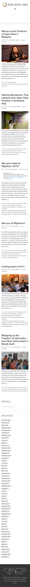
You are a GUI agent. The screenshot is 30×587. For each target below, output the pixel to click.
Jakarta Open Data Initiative (10, 313)
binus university (20, 321)
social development (22, 391)
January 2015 (5, 552)
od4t (20, 324)
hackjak (3, 324)
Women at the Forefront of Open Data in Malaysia (14, 33)
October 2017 (5, 483)
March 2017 (5, 501)
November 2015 (6, 536)
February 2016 (6, 531)
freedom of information (16, 84)
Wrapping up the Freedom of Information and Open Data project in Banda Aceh (15, 340)
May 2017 (4, 496)
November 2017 (6, 481)
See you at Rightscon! (13, 223)
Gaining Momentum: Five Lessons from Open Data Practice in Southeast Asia (15, 99)
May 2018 (4, 466)
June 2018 (5, 463)
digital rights (21, 210)
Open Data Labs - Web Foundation (15, 4)
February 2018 (6, 473)
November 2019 (6, 430)
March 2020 (5, 425)
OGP (22, 152)
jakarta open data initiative (12, 324)
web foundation (23, 214)
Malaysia (25, 84)
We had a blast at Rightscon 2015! (11, 164)
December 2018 (6, 448)
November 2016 (6, 509)
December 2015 (6, 534)
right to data (10, 257)
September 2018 (6, 455)
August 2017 (5, 488)
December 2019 (6, 428)
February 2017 (6, 504)
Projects (6, 150)
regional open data (9, 154)
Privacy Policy (19, 573)
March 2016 (5, 529)
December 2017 (6, 478)
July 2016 (4, 519)
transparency (15, 214)
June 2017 (5, 493)
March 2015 (5, 547)
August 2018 (5, 458)
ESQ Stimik (10, 322)
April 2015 (4, 544)
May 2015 (4, 542)
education (17, 389)
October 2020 (5, 422)
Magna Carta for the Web (20, 212)
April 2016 (4, 526)
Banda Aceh (11, 389)
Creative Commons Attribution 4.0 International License (15, 581)
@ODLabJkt (13, 570)
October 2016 (5, 511)
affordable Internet (12, 210)
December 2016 (6, 506)
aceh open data (12, 321)
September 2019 (6, 435)
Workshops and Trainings (15, 150)
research (16, 154)
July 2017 (4, 491)
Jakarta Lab (13, 82)
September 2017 (6, 486)
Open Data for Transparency (11, 252)
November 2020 (6, 420)
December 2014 (6, 554)
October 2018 (5, 453)
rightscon (9, 214)
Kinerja (9, 391)
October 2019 (5, 433)
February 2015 (6, 549)
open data (4, 86)
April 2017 (4, 498)
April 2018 (4, 468)
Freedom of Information (16, 149)
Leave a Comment (23, 169)
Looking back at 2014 (13, 266)
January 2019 (5, 445)
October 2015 (5, 539)
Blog (9, 82)
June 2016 (5, 521)
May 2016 (4, 524)
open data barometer (7, 326)
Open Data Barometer (9, 205)
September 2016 (6, 514)
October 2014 (5, 557)
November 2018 (6, 450)
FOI (9, 84)
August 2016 (5, 516)
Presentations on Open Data (16, 207)
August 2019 (5, 438)
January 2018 (5, 476)
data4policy (4, 322)
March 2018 (5, 471)
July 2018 (4, 460)
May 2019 (4, 443)
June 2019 (5, 440)
